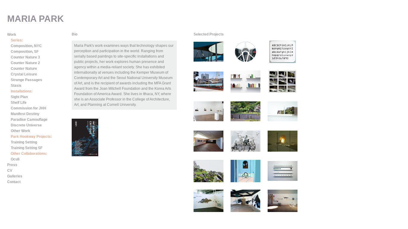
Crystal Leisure (24, 74)
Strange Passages (26, 80)
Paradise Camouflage (29, 119)
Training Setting (24, 142)
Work (11, 35)
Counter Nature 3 (25, 57)
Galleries (14, 176)
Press (12, 165)
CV (9, 170)
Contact (14, 182)
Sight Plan (19, 97)
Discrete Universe (26, 125)
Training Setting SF (26, 148)
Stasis (16, 85)
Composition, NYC (26, 46)
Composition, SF (25, 51)
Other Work (20, 131)
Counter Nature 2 (25, 63)
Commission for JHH (28, 108)
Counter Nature (24, 68)
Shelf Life (19, 102)
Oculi (15, 159)
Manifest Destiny (25, 114)
